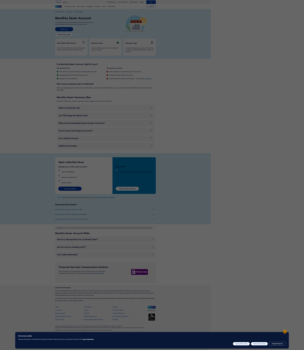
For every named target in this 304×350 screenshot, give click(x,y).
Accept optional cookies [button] (241, 343)
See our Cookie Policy (88, 339)
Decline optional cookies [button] (259, 343)
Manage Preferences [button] (277, 343)
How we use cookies (25, 336)
